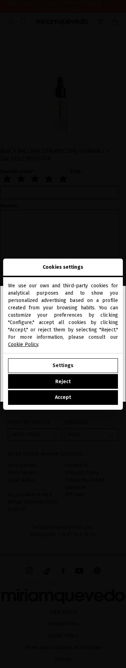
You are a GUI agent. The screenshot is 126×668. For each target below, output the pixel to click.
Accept (63, 397)
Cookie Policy (23, 344)
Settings (63, 365)
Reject (63, 382)
